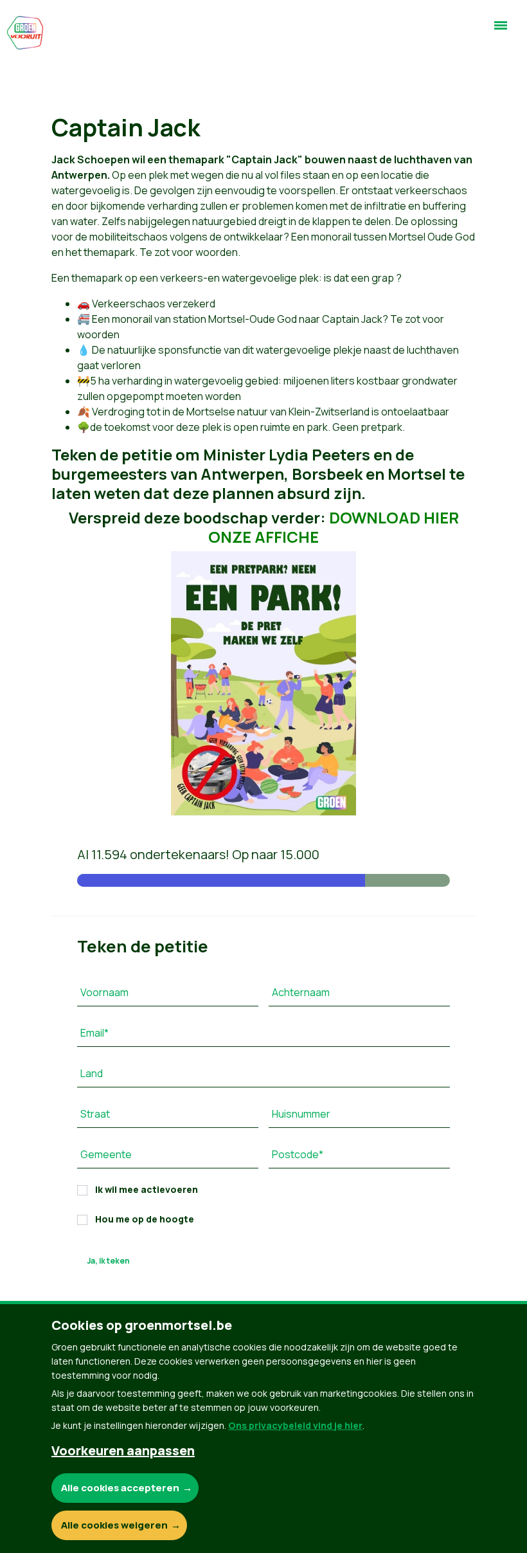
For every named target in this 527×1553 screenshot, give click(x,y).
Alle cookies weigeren (114, 1525)
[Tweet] (26, 1459)
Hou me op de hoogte (144, 1219)
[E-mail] (26, 1495)
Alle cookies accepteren (120, 1487)
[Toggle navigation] (500, 31)
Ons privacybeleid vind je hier (295, 1425)
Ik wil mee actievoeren (146, 1189)
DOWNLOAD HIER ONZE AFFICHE (333, 527)
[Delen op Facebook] (26, 1422)
